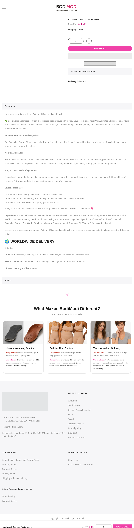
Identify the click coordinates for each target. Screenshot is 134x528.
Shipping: (72, 29)
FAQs (70, 414)
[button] (100, 56)
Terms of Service (76, 423)
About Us (72, 401)
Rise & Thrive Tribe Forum (80, 464)
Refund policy (74, 428)
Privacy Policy (8, 473)
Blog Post (72, 433)
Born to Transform (76, 437)
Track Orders (74, 405)
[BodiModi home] (67, 8)
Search (71, 419)
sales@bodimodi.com (13, 427)
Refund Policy (8, 496)
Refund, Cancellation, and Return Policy (20, 460)
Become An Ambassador (79, 410)
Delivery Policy (9, 464)
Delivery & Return (77, 81)
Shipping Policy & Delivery (15, 478)
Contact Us (73, 460)
